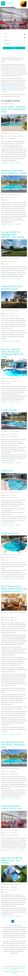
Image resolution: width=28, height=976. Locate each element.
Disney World (10, 90)
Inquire (18, 162)
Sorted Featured (7, 103)
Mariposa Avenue (10, 533)
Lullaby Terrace (9, 409)
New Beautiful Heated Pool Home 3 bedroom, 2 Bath (13, 745)
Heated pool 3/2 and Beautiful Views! (11, 287)
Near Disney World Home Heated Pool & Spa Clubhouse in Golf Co (14, 589)
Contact (10, 3)
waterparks (4, 92)
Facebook (6, 971)
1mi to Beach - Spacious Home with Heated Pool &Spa (13, 109)
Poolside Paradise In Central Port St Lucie (11, 807)
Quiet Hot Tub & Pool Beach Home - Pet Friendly (11, 860)
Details (11, 162)
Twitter (21, 971)
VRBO (6, 929)
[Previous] (10, 921)
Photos (4, 162)
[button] (1, 18)
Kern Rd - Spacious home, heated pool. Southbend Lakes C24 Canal (12, 353)
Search (14, 48)
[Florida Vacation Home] (20, 4)
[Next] (18, 921)
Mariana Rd (7, 470)
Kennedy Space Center (7, 86)
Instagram (14, 971)
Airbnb (15, 927)
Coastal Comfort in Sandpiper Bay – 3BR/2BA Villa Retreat (12, 235)
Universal (17, 90)
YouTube (14, 973)
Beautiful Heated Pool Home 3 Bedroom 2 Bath (13, 172)
